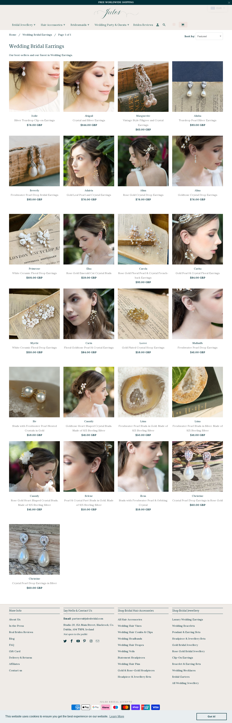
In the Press (16, 625)
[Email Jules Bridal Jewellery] (98, 641)
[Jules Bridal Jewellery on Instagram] (91, 641)
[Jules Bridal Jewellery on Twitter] (65, 641)
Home (12, 34)
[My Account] (158, 25)
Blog (12, 638)
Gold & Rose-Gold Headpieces (136, 670)
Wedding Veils (126, 651)
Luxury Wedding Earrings (187, 619)
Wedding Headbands (130, 638)
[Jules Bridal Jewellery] (116, 12)
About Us (14, 619)
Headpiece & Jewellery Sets (134, 676)
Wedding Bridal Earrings (37, 34)
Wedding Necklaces (184, 670)
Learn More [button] (116, 716)
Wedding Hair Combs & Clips (135, 632)
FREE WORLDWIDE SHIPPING (116, 2)
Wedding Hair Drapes (131, 645)
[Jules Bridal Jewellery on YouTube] (78, 641)
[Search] (164, 25)
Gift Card (14, 651)
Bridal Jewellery (23, 25)
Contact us (15, 670)
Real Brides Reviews (21, 632)
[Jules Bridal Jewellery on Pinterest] (85, 641)
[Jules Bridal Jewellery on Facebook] (72, 641)
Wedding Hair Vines (130, 625)
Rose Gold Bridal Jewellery (188, 651)
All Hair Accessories (130, 619)
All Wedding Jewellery (185, 683)
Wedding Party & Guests (112, 25)
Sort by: (190, 36)
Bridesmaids (80, 25)
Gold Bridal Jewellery (185, 645)
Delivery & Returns (20, 657)
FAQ (11, 645)
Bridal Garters (181, 676)
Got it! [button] (212, 716)
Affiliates (14, 664)
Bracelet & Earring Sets (186, 664)
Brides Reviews (143, 25)
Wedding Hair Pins (129, 664)
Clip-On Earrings (182, 657)
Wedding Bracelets (183, 625)
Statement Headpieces (131, 657)
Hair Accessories (53, 25)
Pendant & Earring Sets (186, 632)
